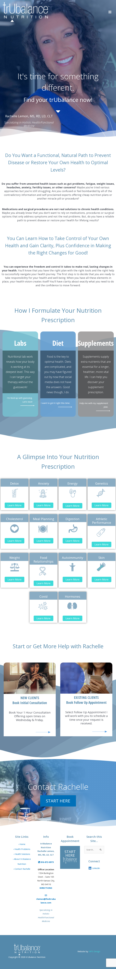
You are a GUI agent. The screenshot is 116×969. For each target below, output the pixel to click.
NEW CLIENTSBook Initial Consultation (29, 700)
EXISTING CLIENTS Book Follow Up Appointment (86, 700)
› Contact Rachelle (21, 868)
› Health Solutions (22, 854)
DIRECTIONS (46, 887)
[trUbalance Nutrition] (26, 12)
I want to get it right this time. (55, 403)
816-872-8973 (47, 862)
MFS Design (94, 951)
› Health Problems (21, 849)
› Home (21, 844)
